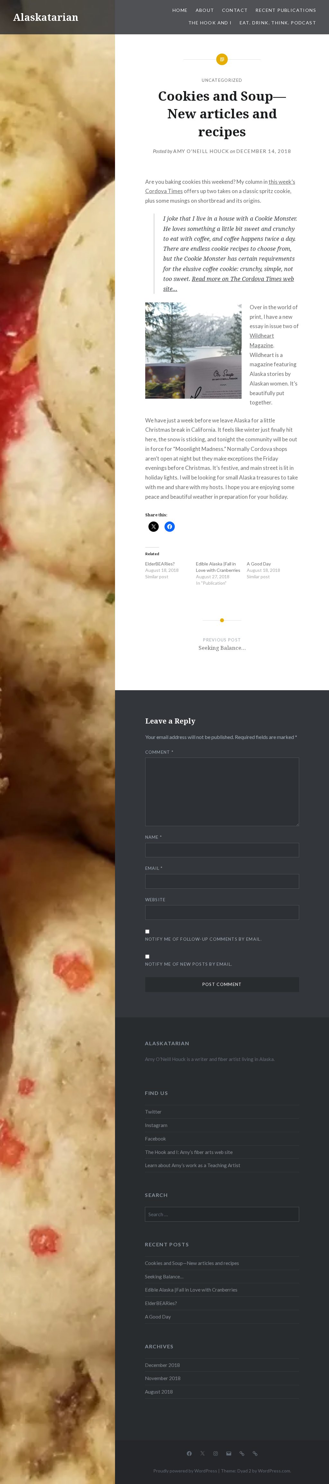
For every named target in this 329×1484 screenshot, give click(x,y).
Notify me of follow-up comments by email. (203, 939)
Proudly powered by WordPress (185, 1470)
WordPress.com (274, 1470)
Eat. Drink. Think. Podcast (278, 22)
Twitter (153, 1112)
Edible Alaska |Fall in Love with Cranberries (191, 1290)
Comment (159, 752)
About (205, 10)
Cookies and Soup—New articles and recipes (192, 1263)
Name (153, 837)
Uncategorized (222, 80)
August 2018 (159, 1392)
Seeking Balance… (164, 1276)
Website (155, 899)
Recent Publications (285, 10)
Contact (235, 10)
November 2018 (163, 1378)
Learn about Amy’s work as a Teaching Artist (192, 1165)
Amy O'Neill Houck (201, 151)
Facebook (155, 1138)
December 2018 (162, 1365)
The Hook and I (210, 22)
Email (154, 868)
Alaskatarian (45, 17)
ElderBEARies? (160, 563)
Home (180, 10)
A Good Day (259, 563)
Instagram (156, 1125)
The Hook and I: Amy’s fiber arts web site (189, 1152)
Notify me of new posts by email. (189, 964)
